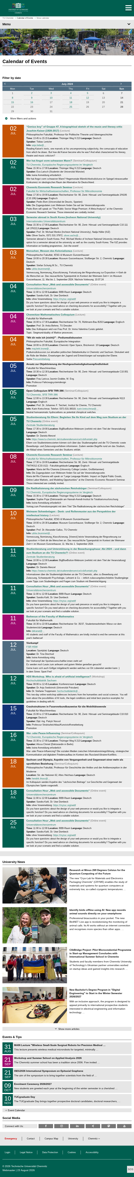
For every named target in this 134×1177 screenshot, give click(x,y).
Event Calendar (16, 1110)
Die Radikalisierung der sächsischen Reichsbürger (56, 488)
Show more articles (68, 1029)
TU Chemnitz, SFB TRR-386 (42, 394)
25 (70, 106)
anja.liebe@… (39, 145)
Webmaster (8, 1170)
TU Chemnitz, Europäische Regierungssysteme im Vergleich (59, 164)
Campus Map (51, 1138)
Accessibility (92, 1152)
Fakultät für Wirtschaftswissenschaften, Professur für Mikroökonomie (64, 191)
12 (87, 97)
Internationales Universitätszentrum (45, 221)
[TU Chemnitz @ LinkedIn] (77, 1126)
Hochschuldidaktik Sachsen (41, 680)
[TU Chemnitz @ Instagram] (61, 1126)
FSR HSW (32, 646)
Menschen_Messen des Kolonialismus (49, 250)
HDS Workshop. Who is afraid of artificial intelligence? (58, 676)
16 (31, 102)
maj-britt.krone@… (41, 349)
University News (13, 862)
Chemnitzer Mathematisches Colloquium (50, 314)
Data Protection (50, 1152)
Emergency (11, 1138)
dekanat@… (38, 631)
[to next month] (121, 84)
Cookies (72, 1152)
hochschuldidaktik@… (68, 691)
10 (51, 97)
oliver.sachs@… (72, 235)
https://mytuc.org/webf (64, 299)
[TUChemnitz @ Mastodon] (108, 1126)
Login (7, 1152)
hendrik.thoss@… (41, 778)
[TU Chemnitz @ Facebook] (46, 1126)
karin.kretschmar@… (87, 409)
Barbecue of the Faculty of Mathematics (50, 616)
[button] (125, 8)
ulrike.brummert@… (42, 269)
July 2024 (67, 84)
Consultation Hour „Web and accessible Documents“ (58, 284)
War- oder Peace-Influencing (43, 733)
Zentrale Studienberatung (40, 425)
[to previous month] (12, 84)
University (73, 1138)
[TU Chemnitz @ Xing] (93, 1126)
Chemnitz (93, 1138)
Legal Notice (26, 1152)
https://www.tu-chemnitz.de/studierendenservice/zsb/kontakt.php (64, 439)
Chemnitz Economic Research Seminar (49, 187)
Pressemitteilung (41, 359)
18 (70, 102)
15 (12, 102)
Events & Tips (12, 1037)
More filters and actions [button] (23, 118)
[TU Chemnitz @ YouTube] (124, 1126)
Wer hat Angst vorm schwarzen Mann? (49, 160)
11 (70, 97)
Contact (31, 1138)
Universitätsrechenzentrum (41, 288)
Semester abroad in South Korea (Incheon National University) (63, 217)
